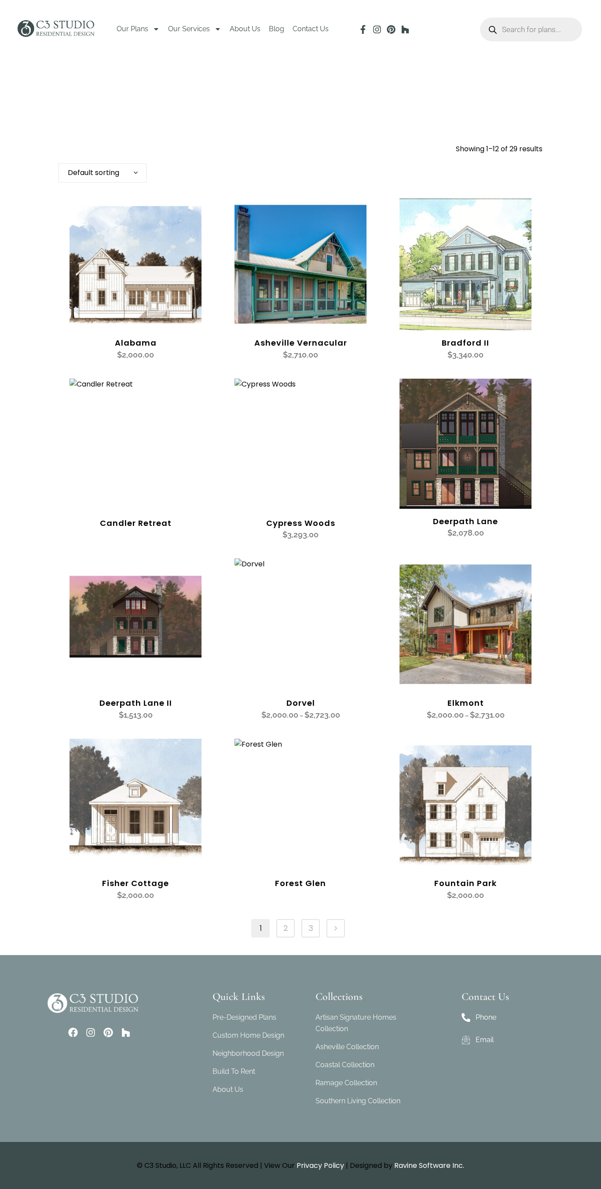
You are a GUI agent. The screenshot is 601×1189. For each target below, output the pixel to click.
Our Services (189, 29)
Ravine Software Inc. (429, 1165)
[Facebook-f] (363, 29)
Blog (276, 29)
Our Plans (132, 29)
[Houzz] (405, 29)
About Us (245, 29)
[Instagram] (377, 29)
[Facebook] (73, 1032)
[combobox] (103, 172)
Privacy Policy (320, 1165)
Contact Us (311, 29)
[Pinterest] (391, 29)
